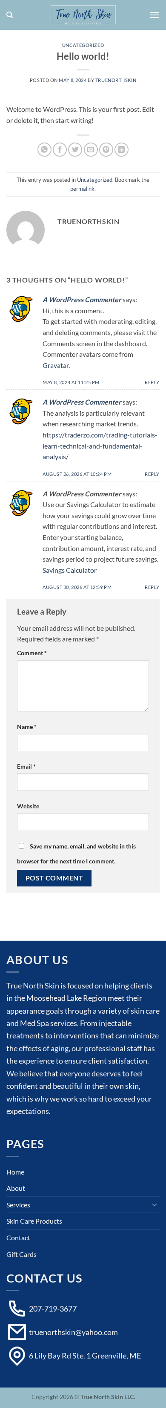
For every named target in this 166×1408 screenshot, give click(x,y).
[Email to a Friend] (91, 150)
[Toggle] (154, 1204)
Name (27, 726)
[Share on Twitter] (75, 150)
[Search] (9, 15)
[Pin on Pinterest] (106, 150)
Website (28, 806)
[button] (154, 14)
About (15, 1188)
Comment (32, 652)
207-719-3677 (52, 1308)
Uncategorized (83, 45)
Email (26, 766)
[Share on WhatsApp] (44, 150)
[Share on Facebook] (60, 150)
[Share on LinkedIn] (121, 150)
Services (18, 1205)
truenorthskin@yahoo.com (73, 1332)
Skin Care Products (34, 1221)
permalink (82, 188)
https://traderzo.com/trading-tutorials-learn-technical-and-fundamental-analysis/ (100, 446)
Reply (152, 382)
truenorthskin (115, 80)
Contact (18, 1237)
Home (15, 1172)
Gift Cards (21, 1254)
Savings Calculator (70, 570)
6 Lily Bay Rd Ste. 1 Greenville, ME (84, 1355)
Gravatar (56, 365)
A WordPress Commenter (82, 299)
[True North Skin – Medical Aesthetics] (83, 15)
